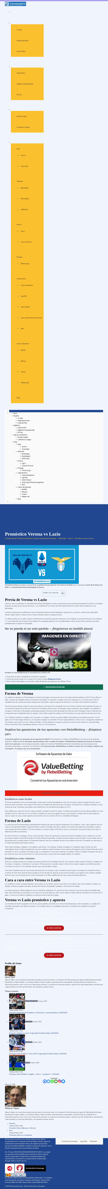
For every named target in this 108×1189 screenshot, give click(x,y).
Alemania (20, 181)
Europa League (22, 116)
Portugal (19, 257)
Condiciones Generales (70, 1141)
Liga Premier (21, 73)
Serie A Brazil (25, 307)
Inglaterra (15, 66)
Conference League (23, 127)
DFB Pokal (24, 209)
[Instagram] (59, 1081)
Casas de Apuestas (23, 343)
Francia (19, 224)
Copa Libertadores (27, 285)
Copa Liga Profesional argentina (31, 318)
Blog (18, 398)
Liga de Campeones (19, 110)
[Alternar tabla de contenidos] (61, 593)
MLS (22, 328)
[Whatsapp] (52, 1081)
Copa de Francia (26, 242)
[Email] (56, 1081)
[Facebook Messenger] (63, 1081)
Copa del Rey (21, 51)
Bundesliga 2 (25, 198)
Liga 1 (23, 231)
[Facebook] (45, 1081)
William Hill (25, 383)
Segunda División (22, 40)
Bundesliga (24, 188)
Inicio (14, 12)
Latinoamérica (21, 279)
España (14, 23)
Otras (14, 142)
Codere (23, 372)
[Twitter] (48, 1081)
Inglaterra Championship (25, 84)
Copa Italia (24, 166)
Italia (18, 149)
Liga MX (24, 296)
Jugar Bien (83, 1141)
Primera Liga (25, 263)
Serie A (23, 155)
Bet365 (23, 350)
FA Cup (19, 94)
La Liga (19, 30)
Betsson (23, 361)
